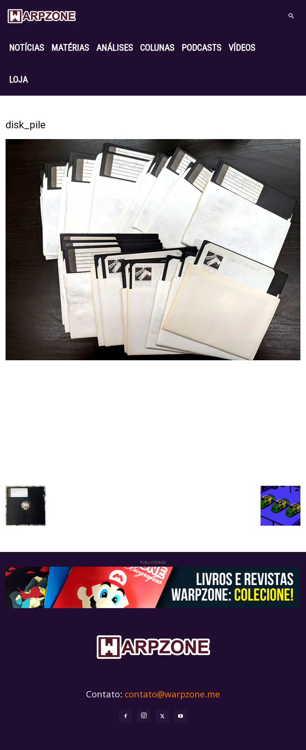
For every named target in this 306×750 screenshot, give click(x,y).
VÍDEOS (242, 48)
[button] (290, 16)
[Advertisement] (153, 422)
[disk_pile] (153, 358)
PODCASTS (202, 48)
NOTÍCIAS (26, 48)
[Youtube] (180, 716)
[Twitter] (162, 716)
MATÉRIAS (70, 48)
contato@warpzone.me (172, 694)
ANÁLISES (114, 48)
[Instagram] (143, 715)
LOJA (18, 79)
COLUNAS (157, 48)
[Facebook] (125, 716)
